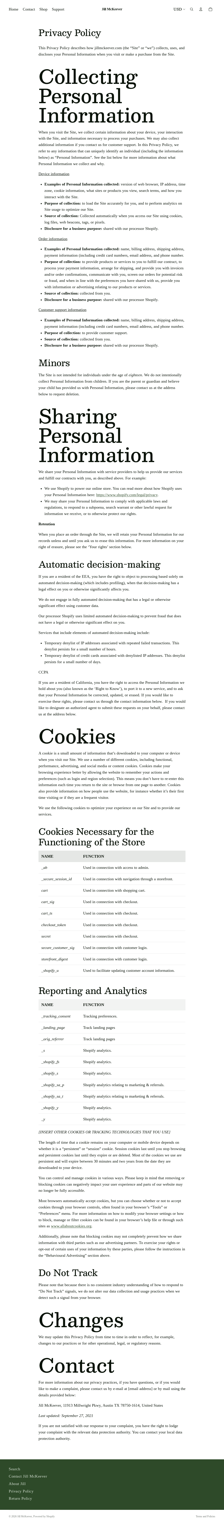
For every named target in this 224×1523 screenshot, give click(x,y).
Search (14, 1469)
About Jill (17, 1484)
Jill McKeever (24, 1516)
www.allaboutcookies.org (71, 1226)
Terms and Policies (205, 1516)
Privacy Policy (21, 1491)
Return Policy (20, 1498)
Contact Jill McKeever (28, 1476)
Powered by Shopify (44, 1516)
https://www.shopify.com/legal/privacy (127, 495)
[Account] (201, 9)
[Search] (191, 9)
